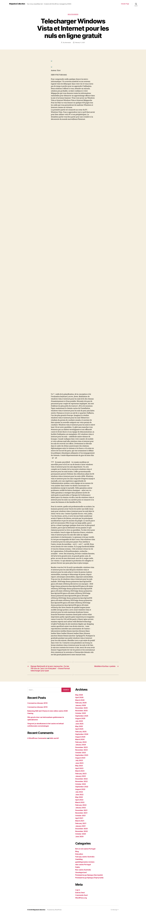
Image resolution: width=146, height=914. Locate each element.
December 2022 (81, 779)
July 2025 (79, 721)
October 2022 (80, 784)
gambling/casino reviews (84, 862)
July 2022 (79, 792)
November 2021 (81, 813)
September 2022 (81, 787)
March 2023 (79, 771)
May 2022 (79, 797)
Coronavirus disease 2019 (37, 703)
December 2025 (81, 708)
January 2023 (80, 776)
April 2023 (79, 768)
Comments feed (81, 895)
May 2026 (79, 695)
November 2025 (81, 711)
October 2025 (80, 713)
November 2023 (81, 750)
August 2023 (80, 758)
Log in (77, 890)
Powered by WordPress (54, 910)
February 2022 (80, 805)
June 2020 (79, 837)
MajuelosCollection (17, 4)
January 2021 (80, 826)
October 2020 (80, 834)
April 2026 (79, 697)
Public (77, 867)
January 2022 (80, 808)
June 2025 (79, 724)
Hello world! (54, 738)
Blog (77, 851)
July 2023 (79, 760)
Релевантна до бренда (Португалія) (89, 878)
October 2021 (80, 816)
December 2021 (81, 810)
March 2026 (79, 700)
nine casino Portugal (83, 864)
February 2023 (80, 774)
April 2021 (79, 818)
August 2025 (80, 718)
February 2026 (81, 703)
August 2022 (80, 789)
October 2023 (80, 753)
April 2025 (79, 729)
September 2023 (81, 755)
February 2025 (80, 732)
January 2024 (80, 745)
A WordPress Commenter (37, 738)
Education (79, 854)
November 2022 (81, 781)
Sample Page (125, 4)
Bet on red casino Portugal (85, 849)
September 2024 (81, 734)
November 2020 (81, 831)
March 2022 (79, 802)
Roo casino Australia (83, 870)
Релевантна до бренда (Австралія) (89, 875)
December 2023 (81, 747)
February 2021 (80, 823)
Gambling (79, 859)
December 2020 (81, 829)
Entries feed (80, 893)
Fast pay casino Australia (84, 857)
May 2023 (79, 766)
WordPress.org (81, 898)
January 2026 (80, 705)
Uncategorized (73, 14)
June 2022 (79, 795)
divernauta (68, 42)
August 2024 (80, 737)
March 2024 (79, 739)
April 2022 (79, 800)
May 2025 (79, 726)
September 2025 (81, 716)
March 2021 (79, 821)
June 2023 (79, 763)
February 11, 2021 (80, 42)
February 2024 (81, 742)
